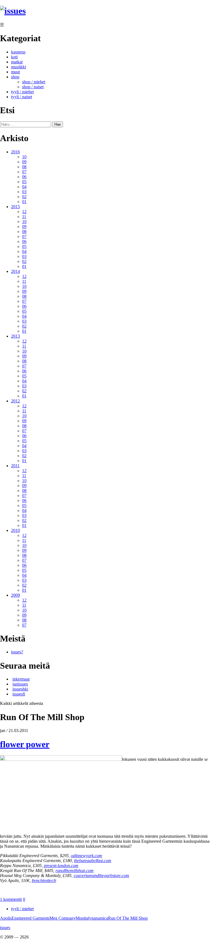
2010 (15, 530)
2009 (15, 595)
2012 (15, 401)
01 (24, 201)
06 (24, 176)
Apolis (6, 918)
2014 (15, 271)
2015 (15, 206)
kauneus (18, 52)
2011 (15, 465)
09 (24, 161)
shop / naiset (33, 86)
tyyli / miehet (22, 91)
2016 (15, 151)
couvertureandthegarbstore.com (101, 875)
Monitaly (83, 918)
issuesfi (18, 694)
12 (24, 211)
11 (24, 216)
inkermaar (21, 679)
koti (14, 57)
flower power (24, 744)
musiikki (18, 66)
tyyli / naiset (21, 96)
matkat (17, 62)
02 (24, 196)
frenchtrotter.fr (44, 880)
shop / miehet (33, 81)
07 (24, 171)
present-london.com (61, 865)
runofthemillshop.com (74, 870)
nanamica (99, 918)
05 (24, 181)
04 (24, 186)
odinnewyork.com (86, 855)
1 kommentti (11, 899)
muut (15, 71)
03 (24, 191)
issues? (17, 652)
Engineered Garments (30, 918)
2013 (15, 336)
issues (5, 927)
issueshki (20, 689)
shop (15, 76)
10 (24, 156)
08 (24, 166)
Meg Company (62, 918)
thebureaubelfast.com (92, 860)
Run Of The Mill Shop (128, 918)
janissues (20, 684)
